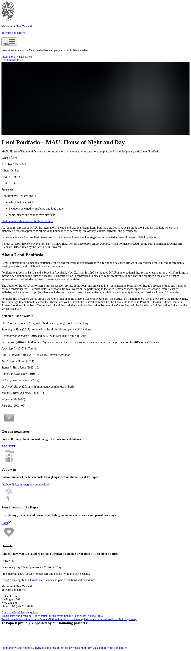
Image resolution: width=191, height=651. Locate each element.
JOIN (4, 523)
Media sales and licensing (16, 615)
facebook (6, 484)
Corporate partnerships (97, 619)
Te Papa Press (94, 615)
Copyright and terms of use (48, 647)
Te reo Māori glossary (124, 619)
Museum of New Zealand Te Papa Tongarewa (100, 647)
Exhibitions (8, 60)
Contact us (7, 612)
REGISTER (8, 446)
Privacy (68, 647)
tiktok (46, 484)
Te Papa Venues (39, 619)
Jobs (16, 612)
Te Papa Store (78, 615)
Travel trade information (15, 619)
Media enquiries (28, 612)
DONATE (7, 561)
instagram (27, 484)
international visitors (39, 580)
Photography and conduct (16, 647)
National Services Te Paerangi (66, 619)
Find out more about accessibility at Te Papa (27, 221)
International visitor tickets (16, 56)
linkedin (17, 484)
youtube (38, 484)
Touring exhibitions (58, 615)
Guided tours (39, 615)
